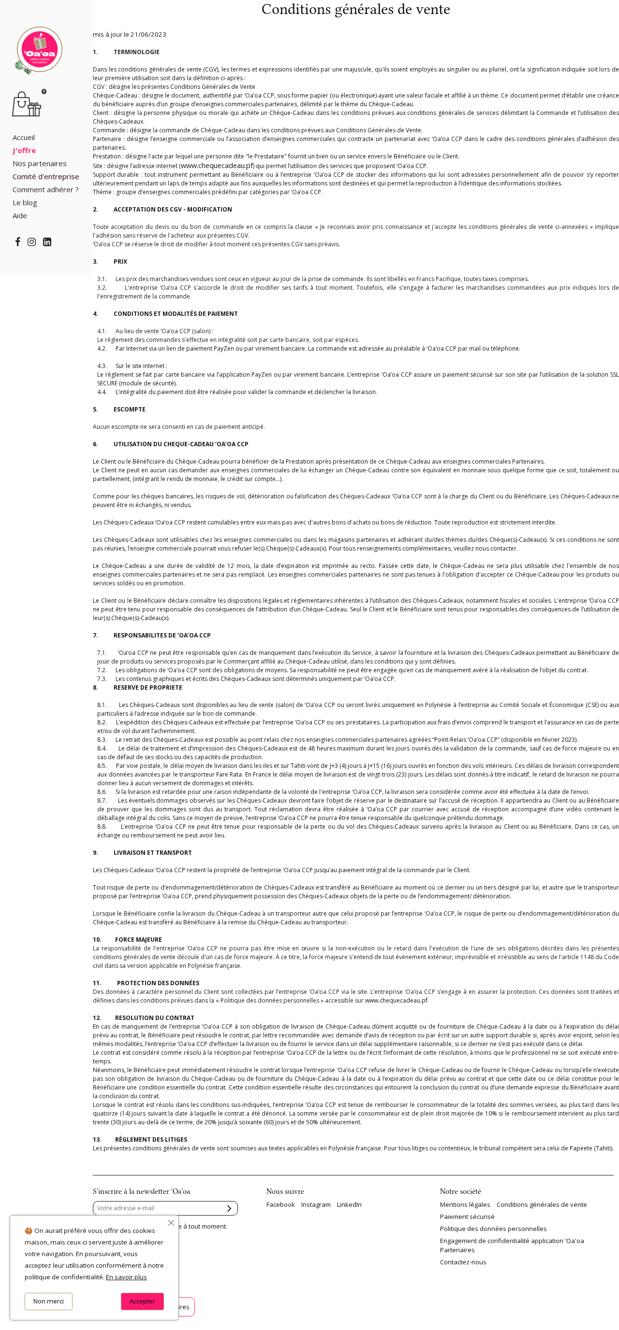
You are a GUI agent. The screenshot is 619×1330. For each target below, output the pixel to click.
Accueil (24, 137)
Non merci (48, 1301)
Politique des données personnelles (493, 1228)
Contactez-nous (463, 1262)
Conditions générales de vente (542, 1204)
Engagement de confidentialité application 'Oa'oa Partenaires (512, 1245)
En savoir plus (126, 1277)
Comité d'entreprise (46, 176)
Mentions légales (465, 1204)
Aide (20, 215)
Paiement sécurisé (467, 1216)
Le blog (25, 202)
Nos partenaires (40, 163)
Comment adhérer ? (46, 189)
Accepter (142, 1301)
